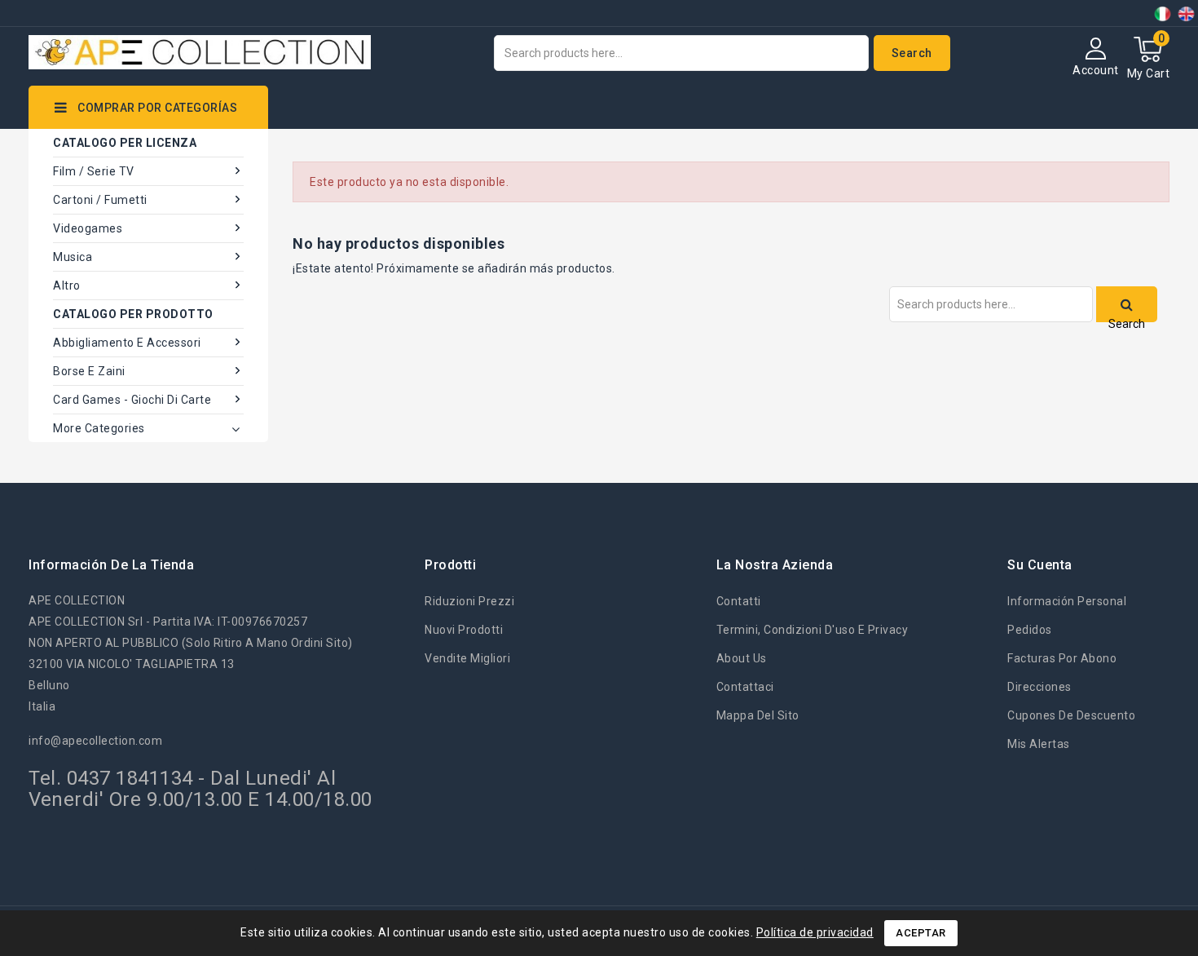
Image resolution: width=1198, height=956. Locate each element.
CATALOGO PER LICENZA (124, 142)
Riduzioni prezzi (469, 601)
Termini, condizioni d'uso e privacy (812, 629)
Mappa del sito (757, 715)
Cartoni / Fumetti (100, 199)
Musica (72, 256)
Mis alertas (1038, 743)
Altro (67, 285)
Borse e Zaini (89, 371)
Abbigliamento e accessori (127, 342)
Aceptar (921, 933)
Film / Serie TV (93, 171)
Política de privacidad (815, 932)
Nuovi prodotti (464, 629)
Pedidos (1029, 629)
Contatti (738, 601)
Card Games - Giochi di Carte (132, 399)
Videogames (87, 228)
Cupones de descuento (1071, 715)
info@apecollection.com (95, 740)
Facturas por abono (1062, 658)
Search (912, 53)
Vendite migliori (467, 658)
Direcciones (1039, 686)
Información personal (1066, 601)
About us (741, 658)
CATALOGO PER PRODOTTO (133, 314)
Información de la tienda (111, 565)
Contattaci (745, 686)
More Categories (99, 428)
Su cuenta (1039, 565)
